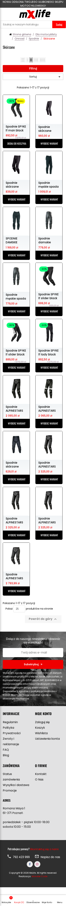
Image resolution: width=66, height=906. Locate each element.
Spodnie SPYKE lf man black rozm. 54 (16, 128)
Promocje (10, 790)
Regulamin (10, 722)
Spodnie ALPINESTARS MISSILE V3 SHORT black (14, 520)
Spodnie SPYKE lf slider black (48, 296)
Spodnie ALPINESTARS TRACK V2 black (14, 576)
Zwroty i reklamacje (11, 741)
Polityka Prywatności (12, 730)
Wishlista (41, 733)
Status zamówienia (11, 777)
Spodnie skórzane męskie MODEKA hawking (44, 128)
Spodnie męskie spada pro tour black (48, 184)
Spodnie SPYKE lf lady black (48, 352)
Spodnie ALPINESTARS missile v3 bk (15, 408)
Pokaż (9, 608)
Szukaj (59, 24)
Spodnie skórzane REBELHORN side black (13, 464)
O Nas (39, 779)
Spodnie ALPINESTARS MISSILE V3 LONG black (47, 520)
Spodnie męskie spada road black (16, 296)
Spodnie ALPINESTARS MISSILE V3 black (47, 464)
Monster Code (39, 876)
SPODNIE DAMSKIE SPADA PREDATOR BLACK (13, 240)
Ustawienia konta (47, 739)
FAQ (6, 750)
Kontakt (41, 774)
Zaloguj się (42, 722)
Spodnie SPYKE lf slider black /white (16, 352)
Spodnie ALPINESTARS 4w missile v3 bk (47, 408)
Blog (6, 755)
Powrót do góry (43, 619)
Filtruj (33, 68)
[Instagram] (37, 864)
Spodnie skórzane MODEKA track (15, 184)
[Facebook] (30, 864)
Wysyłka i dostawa (16, 785)
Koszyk (40, 728)
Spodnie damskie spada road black (47, 240)
